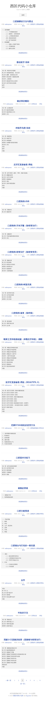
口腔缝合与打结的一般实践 (23, 545)
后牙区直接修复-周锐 (23, 164)
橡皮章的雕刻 (23, 101)
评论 (23, 26)
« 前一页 (8, 680)
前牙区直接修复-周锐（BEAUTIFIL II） (23, 382)
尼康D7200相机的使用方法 (23, 425)
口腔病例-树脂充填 (23, 284)
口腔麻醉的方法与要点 (23, 21)
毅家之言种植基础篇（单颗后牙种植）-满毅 (23, 339)
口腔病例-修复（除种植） (23, 312)
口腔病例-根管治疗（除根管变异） (23, 251)
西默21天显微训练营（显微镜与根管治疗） (23, 639)
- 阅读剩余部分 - (23, 53)
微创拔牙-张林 (23, 62)
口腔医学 (32, 24)
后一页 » (23, 684)
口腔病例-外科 (23, 201)
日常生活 (34, 104)
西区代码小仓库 (23, 6)
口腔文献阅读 (23, 510)
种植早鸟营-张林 (23, 127)
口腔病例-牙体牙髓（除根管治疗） (23, 225)
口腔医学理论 (40, 514)
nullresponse (8, 24)
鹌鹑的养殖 (23, 488)
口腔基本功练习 (23, 457)
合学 (23, 580)
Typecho (28, 696)
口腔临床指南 (40, 24)
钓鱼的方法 (23, 612)
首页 (23, 15)
